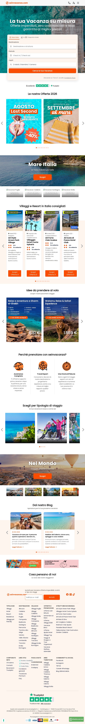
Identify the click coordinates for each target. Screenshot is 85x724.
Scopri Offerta (14, 273)
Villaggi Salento (46, 678)
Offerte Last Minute (48, 612)
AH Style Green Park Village (65, 609)
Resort (8, 614)
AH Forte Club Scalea (63, 614)
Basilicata (22, 622)
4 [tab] (41, 148)
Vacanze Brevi (47, 626)
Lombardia (23, 640)
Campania (23, 619)
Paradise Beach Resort (64, 627)
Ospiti (11, 60)
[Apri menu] (78, 3)
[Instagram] (71, 594)
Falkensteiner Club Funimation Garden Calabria (67, 631)
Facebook (59, 660)
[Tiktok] (74, 594)
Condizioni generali (22, 670)
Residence (10, 617)
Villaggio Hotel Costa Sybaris (66, 611)
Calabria (22, 611)
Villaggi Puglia (36, 609)
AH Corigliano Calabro (64, 622)
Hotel (8, 611)
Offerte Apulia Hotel (48, 631)
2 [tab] (38, 148)
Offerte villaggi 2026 (48, 622)
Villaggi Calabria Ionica (47, 665)
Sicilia (21, 614)
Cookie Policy (25, 666)
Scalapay (34, 667)
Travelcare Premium (23, 675)
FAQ (20, 679)
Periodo (12, 51)
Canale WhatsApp (62, 669)
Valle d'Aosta (23, 638)
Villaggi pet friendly (10, 620)
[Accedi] (73, 3)
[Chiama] (69, 3)
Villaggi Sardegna (34, 634)
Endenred (34, 665)
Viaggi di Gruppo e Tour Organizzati (48, 641)
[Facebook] (67, 594)
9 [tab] (49, 281)
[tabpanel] (23, 121)
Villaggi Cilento (46, 683)
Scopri (43, 177)
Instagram (60, 663)
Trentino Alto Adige (23, 631)
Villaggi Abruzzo (34, 630)
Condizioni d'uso (69, 78)
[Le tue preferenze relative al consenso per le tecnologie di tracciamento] (4, 720)
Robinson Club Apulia (63, 625)
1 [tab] (37, 148)
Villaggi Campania (35, 620)
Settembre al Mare (48, 617)
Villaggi (8, 609)
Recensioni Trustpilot (10, 669)
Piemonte (22, 627)
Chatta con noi (77, 719)
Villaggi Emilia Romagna (36, 644)
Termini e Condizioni (27, 660)
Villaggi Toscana (34, 639)
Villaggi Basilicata (34, 625)
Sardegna (22, 625)
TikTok (58, 666)
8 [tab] (48, 148)
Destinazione (14, 42)
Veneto (21, 635)
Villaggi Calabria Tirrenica (47, 672)
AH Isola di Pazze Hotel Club (66, 617)
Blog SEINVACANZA (62, 671)
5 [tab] (43, 148)
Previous (2, 122)
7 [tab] (46, 148)
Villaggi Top (48, 635)
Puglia (21, 617)
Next (83, 122)
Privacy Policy (25, 663)
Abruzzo (22, 609)
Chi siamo (10, 663)
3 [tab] (40, 148)
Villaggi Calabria (34, 612)
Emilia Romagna (22, 647)
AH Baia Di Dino (61, 619)
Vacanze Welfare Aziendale (47, 649)
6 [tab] (45, 148)
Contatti (9, 665)
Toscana (22, 643)
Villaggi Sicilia (36, 616)
